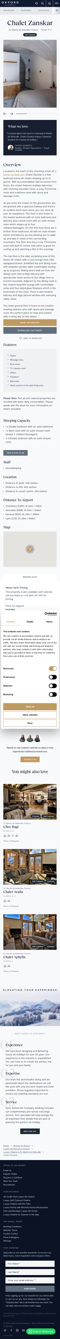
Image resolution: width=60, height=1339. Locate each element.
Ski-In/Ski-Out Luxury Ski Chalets (19, 1196)
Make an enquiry (30, 322)
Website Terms (10, 1230)
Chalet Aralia (13, 892)
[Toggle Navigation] (56, 3)
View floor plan (15, 453)
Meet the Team (10, 1181)
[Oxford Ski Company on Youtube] (23, 1331)
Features (26, 10)
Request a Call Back (12, 1177)
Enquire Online (10, 1174)
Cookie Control (10, 1233)
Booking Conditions (12, 1226)
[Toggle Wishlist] (36, 3)
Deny (30, 723)
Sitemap (7, 1240)
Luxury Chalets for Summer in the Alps (21, 1214)
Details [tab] (30, 621)
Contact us (30, 759)
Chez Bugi (11, 827)
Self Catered (30, 35)
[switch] (53, 677)
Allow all (30, 706)
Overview (8, 10)
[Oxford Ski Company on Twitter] (5, 1331)
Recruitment (9, 1184)
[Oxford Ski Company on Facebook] (11, 1331)
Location (43, 10)
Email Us (7, 1170)
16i (11, 1335)
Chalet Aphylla (14, 957)
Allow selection (30, 715)
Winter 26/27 (30, 577)
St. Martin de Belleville (19, 29)
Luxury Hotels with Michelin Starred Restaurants (25, 1207)
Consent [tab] (11, 621)
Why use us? (30, 1131)
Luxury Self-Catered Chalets (16, 1200)
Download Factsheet (30, 330)
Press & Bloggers (11, 1237)
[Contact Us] (49, 3)
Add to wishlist (32, 338)
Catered (35, 816)
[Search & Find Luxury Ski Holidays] (42, 3)
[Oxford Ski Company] (9, 3)
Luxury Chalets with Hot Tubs (17, 1203)
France (34, 29)
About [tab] (49, 621)
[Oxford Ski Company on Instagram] (17, 1331)
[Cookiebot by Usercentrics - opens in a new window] (44, 614)
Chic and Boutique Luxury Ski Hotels (20, 1211)
